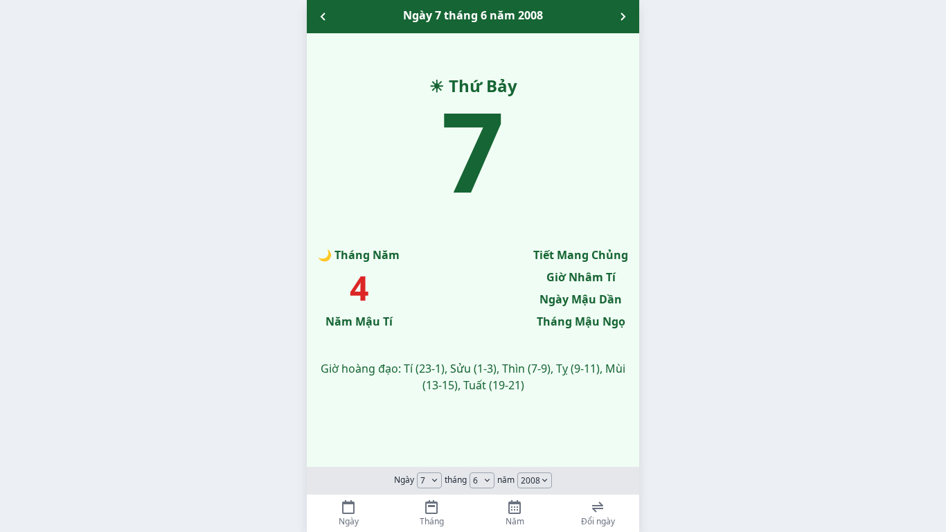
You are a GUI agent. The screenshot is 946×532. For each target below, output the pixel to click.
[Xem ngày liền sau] (622, 16)
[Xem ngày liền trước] (323, 16)
